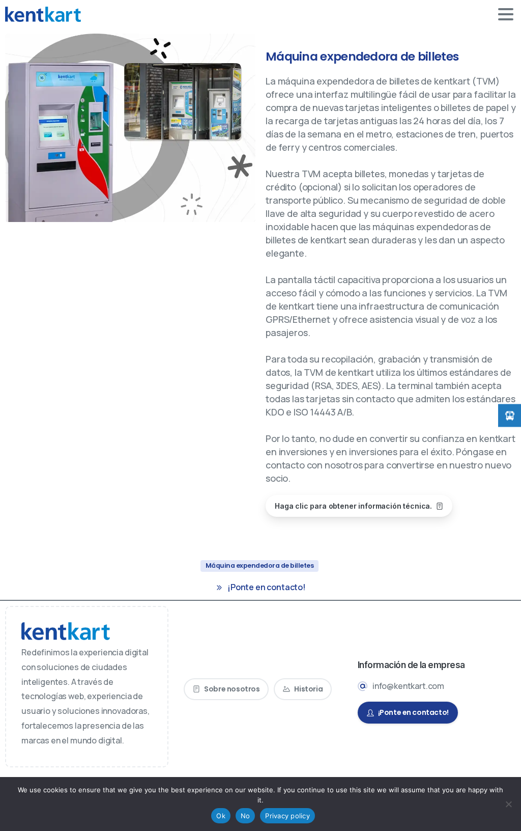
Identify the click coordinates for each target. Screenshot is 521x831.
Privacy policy (287, 816)
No (245, 816)
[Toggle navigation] (506, 14)
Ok (220, 816)
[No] (508, 804)
